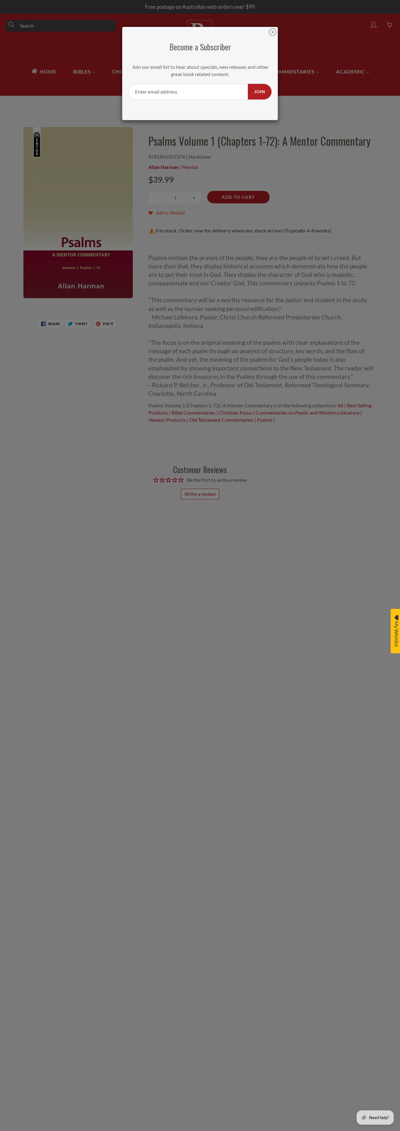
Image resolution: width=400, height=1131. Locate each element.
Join (259, 91)
